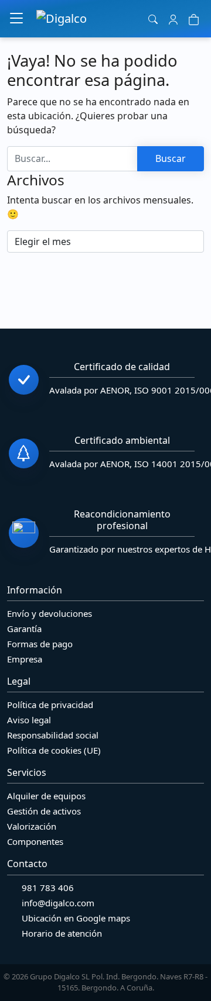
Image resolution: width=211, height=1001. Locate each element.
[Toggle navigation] (16, 18)
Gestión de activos (44, 811)
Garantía (24, 628)
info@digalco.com (58, 903)
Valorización (31, 826)
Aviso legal (29, 720)
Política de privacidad (50, 704)
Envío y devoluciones (49, 613)
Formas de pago (40, 644)
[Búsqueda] (153, 19)
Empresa (24, 659)
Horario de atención (62, 933)
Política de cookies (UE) (54, 750)
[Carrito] (193, 19)
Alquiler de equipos (46, 796)
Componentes (35, 841)
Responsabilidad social (52, 735)
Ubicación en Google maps (76, 918)
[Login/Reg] (173, 19)
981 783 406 (48, 887)
